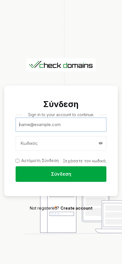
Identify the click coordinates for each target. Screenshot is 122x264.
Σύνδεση (61, 174)
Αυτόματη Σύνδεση (40, 160)
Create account (76, 208)
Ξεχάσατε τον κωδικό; (84, 160)
